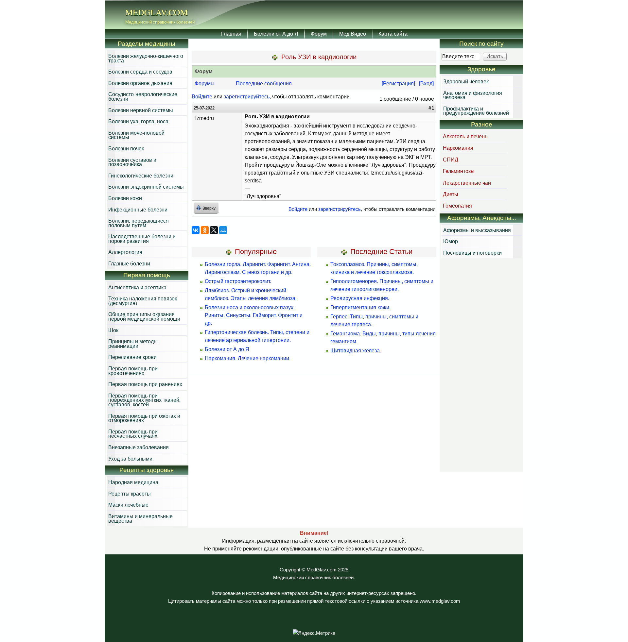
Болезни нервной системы (140, 110)
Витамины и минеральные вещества (140, 518)
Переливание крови (132, 356)
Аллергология (125, 251)
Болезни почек (126, 148)
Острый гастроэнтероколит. (238, 281)
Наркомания (458, 147)
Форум (319, 33)
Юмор (450, 241)
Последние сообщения (264, 83)
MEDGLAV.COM (156, 12)
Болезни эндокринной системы (146, 186)
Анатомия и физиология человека (472, 95)
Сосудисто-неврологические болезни (142, 96)
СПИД (450, 159)
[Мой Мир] (223, 230)
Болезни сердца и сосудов (140, 71)
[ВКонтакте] (196, 230)
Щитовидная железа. (355, 350)
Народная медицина (133, 482)
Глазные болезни (129, 263)
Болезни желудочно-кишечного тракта (145, 58)
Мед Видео (352, 33)
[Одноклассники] (205, 230)
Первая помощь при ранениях (145, 383)
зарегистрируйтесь (247, 96)
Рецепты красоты (129, 493)
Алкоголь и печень (465, 136)
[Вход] (426, 83)
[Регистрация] (398, 83)
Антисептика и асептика (137, 287)
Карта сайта (393, 33)
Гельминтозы (459, 170)
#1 (431, 108)
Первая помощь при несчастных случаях (133, 433)
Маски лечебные (128, 504)
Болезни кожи (125, 197)
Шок (113, 330)
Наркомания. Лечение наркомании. (247, 358)
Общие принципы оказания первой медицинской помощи (144, 316)
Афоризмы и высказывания (477, 230)
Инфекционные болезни (137, 209)
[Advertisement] (481, 366)
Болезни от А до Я (276, 33)
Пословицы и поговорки (472, 252)
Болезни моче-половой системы (136, 135)
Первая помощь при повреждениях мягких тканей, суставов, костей (144, 400)
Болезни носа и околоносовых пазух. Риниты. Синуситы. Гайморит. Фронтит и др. (254, 315)
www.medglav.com (440, 601)
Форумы (205, 83)
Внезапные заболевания (138, 447)
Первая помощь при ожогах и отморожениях (144, 418)
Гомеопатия (457, 205)
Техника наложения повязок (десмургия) (142, 300)
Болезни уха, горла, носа (138, 121)
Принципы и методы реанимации (133, 343)
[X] (214, 230)
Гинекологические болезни (140, 175)
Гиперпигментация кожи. (360, 307)
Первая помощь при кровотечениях (133, 370)
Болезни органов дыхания (140, 82)
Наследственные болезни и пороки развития (142, 238)
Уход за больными (130, 458)
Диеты (450, 194)
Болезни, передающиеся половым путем (138, 222)
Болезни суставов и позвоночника (132, 162)
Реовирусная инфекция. (359, 298)
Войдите (202, 96)
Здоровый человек (466, 81)
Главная (231, 33)
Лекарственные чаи (467, 182)
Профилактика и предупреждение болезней (476, 110)
